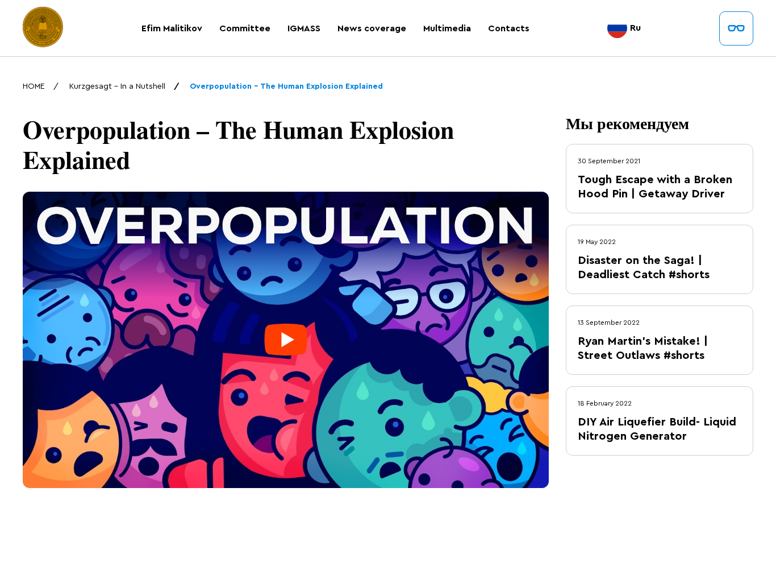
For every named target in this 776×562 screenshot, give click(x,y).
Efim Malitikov (171, 28)
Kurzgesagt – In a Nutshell (117, 86)
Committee (244, 28)
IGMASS (303, 28)
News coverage (371, 28)
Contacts (508, 28)
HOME (34, 86)
